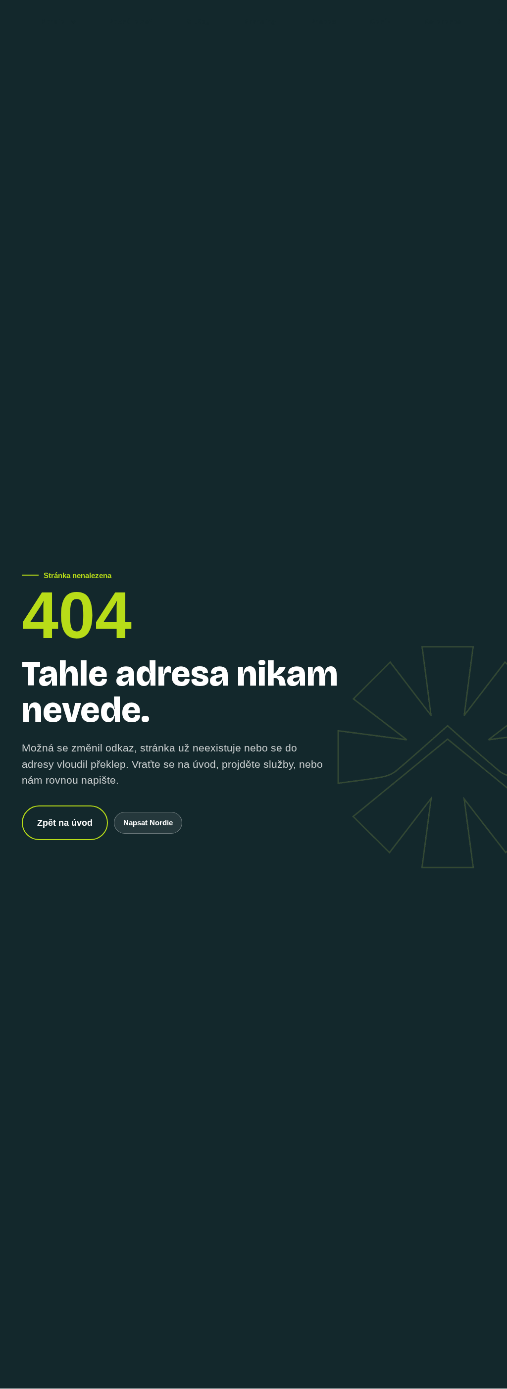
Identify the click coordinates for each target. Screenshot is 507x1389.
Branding (260, 22)
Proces (323, 22)
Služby (198, 22)
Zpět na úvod (65, 823)
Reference (442, 22)
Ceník (380, 22)
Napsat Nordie (148, 822)
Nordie (53, 22)
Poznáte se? (130, 22)
